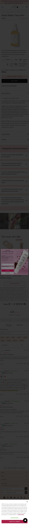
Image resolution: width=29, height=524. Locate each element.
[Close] (27, 501)
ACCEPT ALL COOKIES (14, 521)
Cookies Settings (14, 517)
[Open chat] (25, 520)
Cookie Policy (21, 514)
